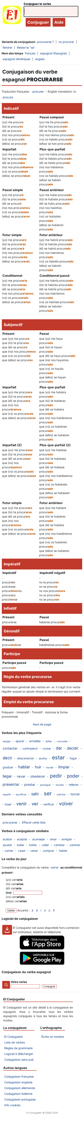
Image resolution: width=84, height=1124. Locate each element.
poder (73, 776)
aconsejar (38, 839)
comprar (48, 850)
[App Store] (42, 948)
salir (35, 793)
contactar (10, 748)
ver (35, 803)
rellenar (73, 784)
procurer (38, 91)
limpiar (64, 767)
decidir (72, 748)
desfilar (43, 758)
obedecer (37, 776)
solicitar (61, 794)
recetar (60, 784)
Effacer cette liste (33, 822)
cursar (47, 748)
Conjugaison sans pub (19, 1059)
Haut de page (42, 724)
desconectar (25, 758)
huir (38, 767)
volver (66, 804)
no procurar (66, 42)
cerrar (55, 867)
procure (8, 97)
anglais (39, 59)
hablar (24, 766)
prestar (29, 784)
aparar (19, 741)
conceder (62, 741)
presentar (11, 784)
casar (21, 850)
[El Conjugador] (12, 16)
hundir (49, 767)
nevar (21, 776)
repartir (7, 794)
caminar (75, 845)
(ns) (9, 892)
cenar (34, 850)
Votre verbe (19, 982)
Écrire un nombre (52, 1036)
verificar (48, 804)
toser (8, 804)
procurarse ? (45, 42)
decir (7, 757)
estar (58, 757)
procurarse (10, 822)
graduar (8, 767)
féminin (7, 47)
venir (21, 803)
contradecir (30, 748)
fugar (73, 758)
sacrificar (21, 794)
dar (59, 748)
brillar (49, 741)
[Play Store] (42, 963)
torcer (75, 794)
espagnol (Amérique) (16, 59)
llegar (7, 776)
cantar (9, 850)
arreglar (67, 839)
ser (48, 793)
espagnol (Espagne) (53, 53)
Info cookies (12, 1105)
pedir (56, 776)
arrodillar (35, 741)
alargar (7, 741)
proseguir (45, 784)
